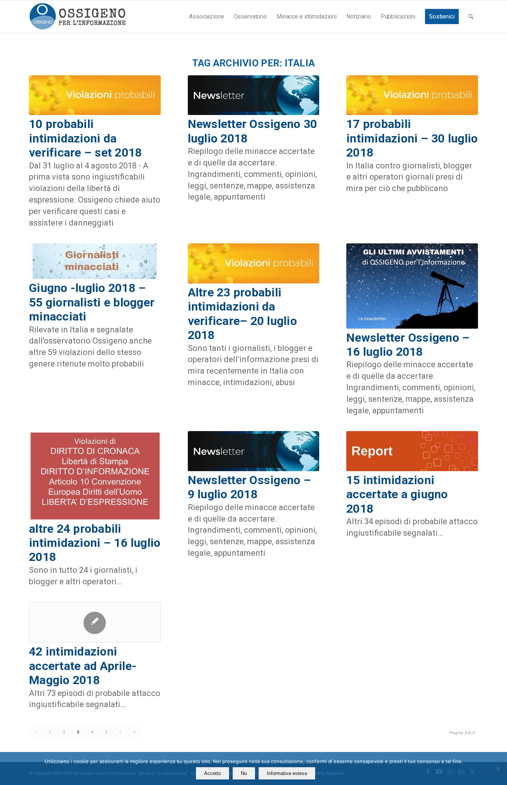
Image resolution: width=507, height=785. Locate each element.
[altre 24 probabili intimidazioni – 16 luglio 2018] (95, 475)
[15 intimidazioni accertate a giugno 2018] (412, 451)
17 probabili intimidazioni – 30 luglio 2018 (412, 138)
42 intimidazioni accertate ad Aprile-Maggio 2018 (83, 665)
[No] (497, 768)
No (244, 773)
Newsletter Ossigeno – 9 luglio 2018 (249, 487)
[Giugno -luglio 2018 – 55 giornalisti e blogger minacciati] (95, 261)
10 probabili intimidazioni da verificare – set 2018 (85, 138)
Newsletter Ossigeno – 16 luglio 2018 (408, 345)
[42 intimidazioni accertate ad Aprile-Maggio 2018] (95, 622)
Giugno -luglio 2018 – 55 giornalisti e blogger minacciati (91, 302)
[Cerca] (471, 16)
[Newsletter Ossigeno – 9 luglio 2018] (254, 451)
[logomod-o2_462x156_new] (77, 16)
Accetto (212, 773)
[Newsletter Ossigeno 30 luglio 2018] (254, 95)
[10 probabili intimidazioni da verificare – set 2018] (95, 95)
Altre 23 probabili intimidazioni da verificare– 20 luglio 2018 (242, 313)
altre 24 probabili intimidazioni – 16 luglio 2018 (95, 543)
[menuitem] (206, 16)
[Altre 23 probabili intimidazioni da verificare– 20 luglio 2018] (254, 263)
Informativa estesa (287, 773)
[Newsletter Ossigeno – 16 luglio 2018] (412, 285)
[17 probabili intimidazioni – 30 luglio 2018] (412, 95)
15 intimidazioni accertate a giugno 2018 (397, 494)
